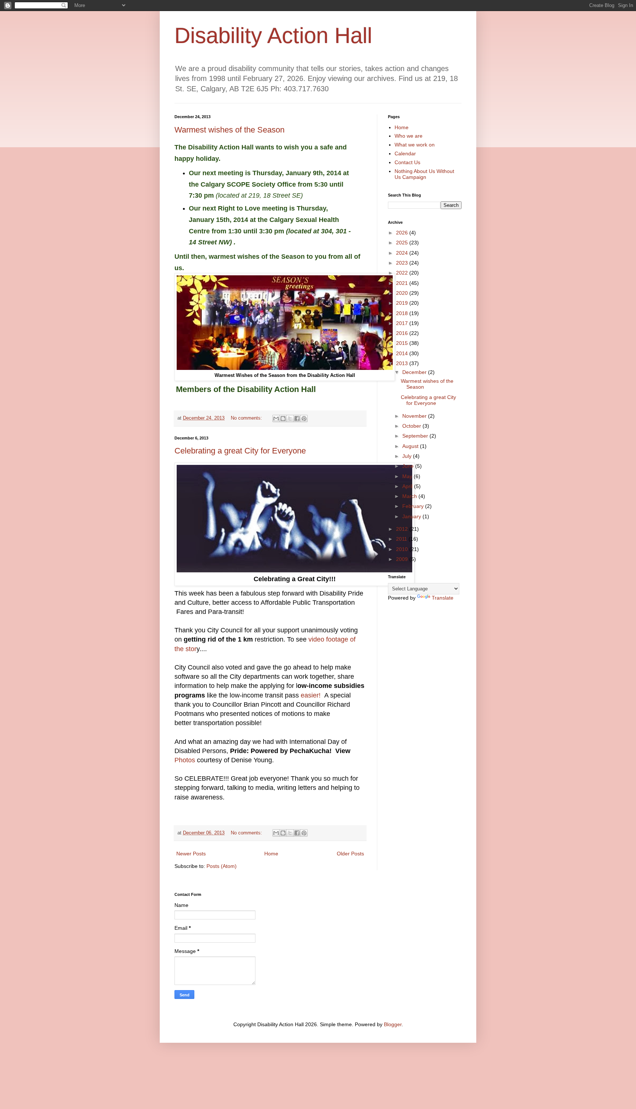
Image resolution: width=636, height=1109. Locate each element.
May (408, 476)
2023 (402, 263)
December (415, 372)
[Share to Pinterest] (304, 418)
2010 (402, 549)
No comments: (247, 418)
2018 (402, 313)
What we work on (415, 145)
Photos (184, 760)
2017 (402, 323)
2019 (402, 303)
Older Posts (350, 854)
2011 (402, 539)
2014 (402, 353)
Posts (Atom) (221, 866)
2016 (402, 333)
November (415, 416)
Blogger (393, 1024)
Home (271, 854)
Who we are (409, 136)
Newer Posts (191, 854)
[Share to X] (290, 418)
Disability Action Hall (273, 35)
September (416, 436)
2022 (402, 273)
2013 (402, 363)
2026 (402, 233)
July (407, 456)
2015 (402, 343)
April (408, 486)
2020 (402, 293)
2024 (402, 253)
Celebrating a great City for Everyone (240, 450)
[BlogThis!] (283, 418)
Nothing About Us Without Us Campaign (424, 174)
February (413, 506)
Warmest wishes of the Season (229, 129)
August (411, 446)
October (412, 426)
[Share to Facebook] (297, 418)
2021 (402, 283)
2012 (402, 529)
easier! (311, 695)
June (408, 466)
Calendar (405, 153)
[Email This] (276, 418)
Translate (442, 598)
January (412, 516)
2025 (402, 243)
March (410, 496)
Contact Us (407, 162)
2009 (402, 559)
